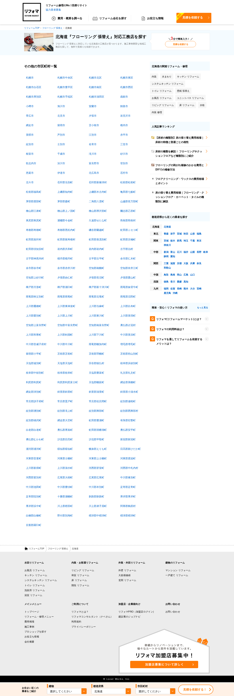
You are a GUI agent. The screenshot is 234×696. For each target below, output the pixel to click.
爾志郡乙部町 (128, 211)
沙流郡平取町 (96, 439)
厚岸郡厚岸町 (128, 496)
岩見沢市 (125, 115)
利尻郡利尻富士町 (67, 382)
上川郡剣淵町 (65, 334)
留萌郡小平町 (33, 353)
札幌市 (30, 77)
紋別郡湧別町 (33, 410)
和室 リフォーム (80, 575)
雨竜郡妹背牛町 (129, 287)
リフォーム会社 (113, 18)
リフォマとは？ (79, 611)
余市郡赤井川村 (66, 268)
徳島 (166, 281)
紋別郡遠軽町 (128, 401)
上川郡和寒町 (33, 334)
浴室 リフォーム (33, 595)
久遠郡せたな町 (98, 220)
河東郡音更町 (33, 458)
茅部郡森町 (63, 201)
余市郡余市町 (33, 268)
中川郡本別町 (96, 487)
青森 (166, 233)
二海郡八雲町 (96, 201)
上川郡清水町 (65, 468)
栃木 (172, 240)
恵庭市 (30, 172)
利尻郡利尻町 (33, 382)
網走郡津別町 (33, 391)
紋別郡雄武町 (33, 420)
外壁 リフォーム (127, 570)
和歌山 (167, 267)
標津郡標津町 (128, 515)
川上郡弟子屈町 (98, 506)
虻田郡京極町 (128, 239)
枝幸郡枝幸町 (65, 372)
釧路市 (124, 106)
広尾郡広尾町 (96, 477)
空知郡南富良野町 (99, 325)
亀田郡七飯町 (128, 191)
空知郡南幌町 (96, 268)
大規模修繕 (124, 575)
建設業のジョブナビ (129, 616)
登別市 (124, 163)
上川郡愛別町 (33, 315)
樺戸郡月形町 (33, 287)
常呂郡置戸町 (65, 401)
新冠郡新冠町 (128, 439)
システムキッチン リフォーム (40, 580)
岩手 (172, 233)
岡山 (179, 274)
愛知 (172, 256)
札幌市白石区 (33, 87)
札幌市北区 (95, 77)
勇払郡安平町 (128, 429)
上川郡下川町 (96, 334)
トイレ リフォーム (34, 585)
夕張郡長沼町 (96, 277)
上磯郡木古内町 (98, 191)
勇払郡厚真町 (65, 429)
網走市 (30, 125)
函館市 (124, 96)
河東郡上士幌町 (98, 458)
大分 (192, 288)
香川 (172, 281)
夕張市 (93, 115)
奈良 (199, 263)
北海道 (167, 226)
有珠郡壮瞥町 (128, 420)
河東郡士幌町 (65, 458)
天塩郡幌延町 (96, 382)
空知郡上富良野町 (36, 325)
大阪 (186, 263)
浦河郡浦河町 (33, 449)
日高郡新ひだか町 (130, 449)
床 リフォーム (79, 580)
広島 (186, 274)
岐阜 (205, 252)
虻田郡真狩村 (33, 239)
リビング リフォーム (82, 570)
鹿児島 (167, 293)
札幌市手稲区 (65, 96)
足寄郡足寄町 (128, 487)
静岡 (166, 256)
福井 (186, 252)
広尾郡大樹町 (65, 477)
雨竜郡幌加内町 (98, 344)
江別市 (93, 134)
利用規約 (76, 621)
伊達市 (61, 172)
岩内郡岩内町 (96, 249)
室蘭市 (93, 106)
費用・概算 (70, 18)
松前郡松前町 (128, 182)
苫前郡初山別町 (129, 353)
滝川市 (93, 153)
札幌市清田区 (96, 96)
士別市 (61, 144)
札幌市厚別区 (33, 96)
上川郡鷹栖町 (33, 306)
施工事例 (29, 626)
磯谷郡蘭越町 (96, 230)
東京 (199, 240)
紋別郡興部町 (96, 410)
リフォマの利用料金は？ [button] (170, 329)
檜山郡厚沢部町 (98, 211)
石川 (179, 252)
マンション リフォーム (178, 570)
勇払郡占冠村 (128, 325)
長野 (199, 252)
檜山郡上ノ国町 (66, 211)
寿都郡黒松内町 (66, 230)
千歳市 (61, 153)
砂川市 (124, 153)
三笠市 (124, 144)
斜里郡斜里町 (65, 391)
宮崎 (199, 288)
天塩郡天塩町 (65, 363)
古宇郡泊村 (126, 249)
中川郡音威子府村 (36, 344)
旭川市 (61, 106)
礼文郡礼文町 (128, 372)
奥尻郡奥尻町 (33, 220)
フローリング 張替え (58, 548)
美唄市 (30, 134)
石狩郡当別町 (65, 182)
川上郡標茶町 (65, 506)
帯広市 (30, 115)
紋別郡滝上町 (65, 410)
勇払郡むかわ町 (35, 439)
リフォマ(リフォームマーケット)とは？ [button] (179, 319)
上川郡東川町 (96, 315)
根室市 (30, 153)
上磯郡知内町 (65, 191)
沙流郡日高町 (65, 439)
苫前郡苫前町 (65, 353)
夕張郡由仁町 (65, 277)
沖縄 (175, 293)
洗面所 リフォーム (34, 590)
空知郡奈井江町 (129, 268)
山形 (192, 233)
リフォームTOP (36, 548)
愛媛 (179, 281)
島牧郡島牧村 (128, 220)
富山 (172, 252)
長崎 (179, 288)
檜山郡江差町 (33, 211)
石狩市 (124, 172)
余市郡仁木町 (128, 258)
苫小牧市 (94, 125)
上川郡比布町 (128, 306)
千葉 (192, 240)
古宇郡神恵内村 (35, 258)
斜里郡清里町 (96, 391)
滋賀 (172, 263)
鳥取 (166, 274)
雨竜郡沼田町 (128, 296)
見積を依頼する (189, 16)
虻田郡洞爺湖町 (98, 429)
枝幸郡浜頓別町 (129, 363)
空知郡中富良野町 (67, 325)
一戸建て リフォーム (176, 575)
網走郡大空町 (65, 420)
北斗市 (30, 182)
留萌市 (61, 125)
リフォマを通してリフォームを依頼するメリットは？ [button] (179, 341)
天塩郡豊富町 (96, 372)
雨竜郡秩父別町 (35, 296)
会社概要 (29, 641)
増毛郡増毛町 (128, 344)
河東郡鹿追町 (128, 458)
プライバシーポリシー (83, 626)
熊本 (186, 288)
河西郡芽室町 (96, 468)
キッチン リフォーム (35, 575)
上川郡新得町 (33, 468)
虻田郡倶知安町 (35, 249)
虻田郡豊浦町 (96, 420)
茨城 (166, 240)
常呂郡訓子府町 (35, 401)
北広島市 (94, 172)
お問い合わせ (172, 611)
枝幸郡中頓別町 (35, 372)
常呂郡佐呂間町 (98, 401)
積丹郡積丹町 (65, 258)
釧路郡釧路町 (96, 496)
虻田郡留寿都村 (66, 239)
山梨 (192, 252)
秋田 (186, 233)
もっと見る (202, 307)
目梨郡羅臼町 (33, 525)
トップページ (31, 611)
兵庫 (192, 263)
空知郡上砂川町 (35, 277)
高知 (186, 281)
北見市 (61, 115)
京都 (179, 263)
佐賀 (172, 288)
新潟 (166, 252)
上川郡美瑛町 (128, 315)
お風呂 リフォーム (34, 570)
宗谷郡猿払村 (96, 363)
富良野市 (94, 163)
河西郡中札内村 (129, 468)
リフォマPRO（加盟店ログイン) (136, 611)
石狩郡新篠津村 (98, 182)
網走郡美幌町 (128, 382)
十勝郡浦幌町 (65, 496)
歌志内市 (31, 163)
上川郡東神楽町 (66, 306)
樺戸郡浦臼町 (65, 287)
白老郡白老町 (33, 429)
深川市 (61, 163)
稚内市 (124, 125)
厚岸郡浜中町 (33, 506)
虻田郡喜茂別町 (98, 239)
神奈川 (167, 245)
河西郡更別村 (33, 477)
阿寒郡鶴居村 (128, 506)
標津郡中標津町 (98, 515)
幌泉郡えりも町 (98, 449)
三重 (166, 263)
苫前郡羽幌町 (96, 353)
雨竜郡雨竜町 (65, 296)
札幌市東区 (126, 77)
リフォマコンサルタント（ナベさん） (92, 616)
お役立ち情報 (155, 18)
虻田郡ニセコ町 (129, 230)
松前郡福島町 (33, 191)
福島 (199, 233)
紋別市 (30, 144)
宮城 (179, 233)
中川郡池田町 (33, 487)
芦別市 (61, 134)
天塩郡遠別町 (33, 363)
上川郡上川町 (65, 315)
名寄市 (93, 144)
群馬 (179, 240)
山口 (192, 274)
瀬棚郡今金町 (65, 220)
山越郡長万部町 (129, 201)
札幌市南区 (95, 87)
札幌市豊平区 (65, 87)
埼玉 (186, 240)
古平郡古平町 (96, 258)
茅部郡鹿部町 (33, 201)
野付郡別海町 (65, 515)
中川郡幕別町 (128, 477)
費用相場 (29, 621)
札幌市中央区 (65, 77)
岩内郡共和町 (65, 249)
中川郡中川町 (65, 344)
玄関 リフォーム (127, 580)
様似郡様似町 (65, 449)
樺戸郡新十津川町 (99, 287)
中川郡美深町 (128, 334)
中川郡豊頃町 (65, 487)
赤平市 (124, 134)
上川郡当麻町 (96, 306)
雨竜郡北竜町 (96, 296)
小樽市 (30, 106)
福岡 (166, 288)
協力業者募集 (53, 9)
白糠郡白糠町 (33, 515)
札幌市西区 (126, 87)
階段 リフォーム (80, 585)
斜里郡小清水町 (129, 391)
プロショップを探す (35, 631)
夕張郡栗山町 (128, 277)
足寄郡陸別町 (33, 496)
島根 (172, 274)
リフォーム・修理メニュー (39, 616)
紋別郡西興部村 (129, 410)
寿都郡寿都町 (33, 230)
